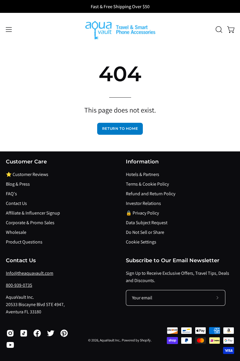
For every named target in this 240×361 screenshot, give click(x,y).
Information (142, 161)
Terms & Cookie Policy (147, 184)
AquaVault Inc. (110, 340)
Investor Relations (143, 203)
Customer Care (26, 161)
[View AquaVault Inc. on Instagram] (10, 333)
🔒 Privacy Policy (142, 213)
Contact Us (16, 203)
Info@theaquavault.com (29, 273)
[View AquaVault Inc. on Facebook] (37, 333)
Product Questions (24, 242)
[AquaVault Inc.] (120, 29)
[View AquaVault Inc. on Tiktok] (23, 333)
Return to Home (120, 128)
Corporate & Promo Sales (30, 223)
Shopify (145, 340)
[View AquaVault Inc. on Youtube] (10, 345)
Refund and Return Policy (150, 194)
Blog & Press (18, 184)
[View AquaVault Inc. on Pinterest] (64, 333)
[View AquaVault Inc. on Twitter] (50, 333)
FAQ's (11, 194)
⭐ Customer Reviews (27, 174)
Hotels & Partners (142, 174)
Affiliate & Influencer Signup (33, 213)
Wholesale (16, 232)
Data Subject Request (146, 223)
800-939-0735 (19, 285)
